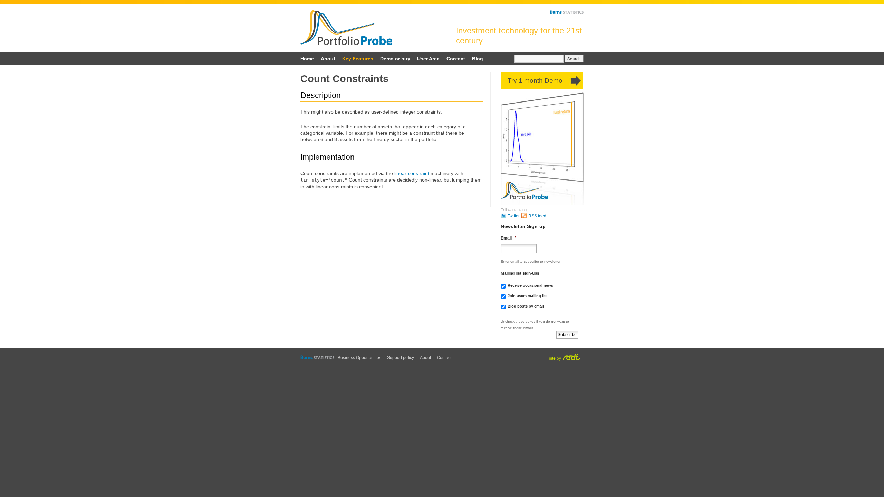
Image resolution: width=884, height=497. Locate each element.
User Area (428, 58)
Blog (477, 58)
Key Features (357, 58)
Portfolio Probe (346, 27)
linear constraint (411, 173)
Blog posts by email (526, 306)
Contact (455, 58)
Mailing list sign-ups (520, 273)
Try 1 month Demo (535, 80)
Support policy (400, 357)
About (328, 58)
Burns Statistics (567, 12)
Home (307, 58)
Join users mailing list (528, 296)
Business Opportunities (359, 357)
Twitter (514, 216)
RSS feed (537, 216)
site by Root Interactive (564, 357)
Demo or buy (395, 58)
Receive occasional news (530, 285)
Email (508, 238)
